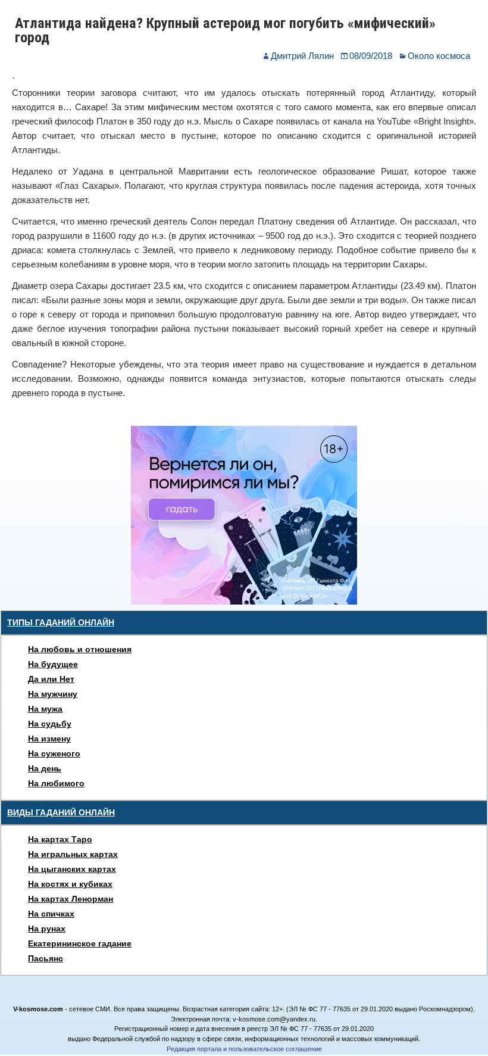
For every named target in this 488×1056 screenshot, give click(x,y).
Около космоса (439, 56)
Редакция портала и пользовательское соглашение (244, 1048)
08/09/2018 (370, 56)
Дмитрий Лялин (302, 56)
